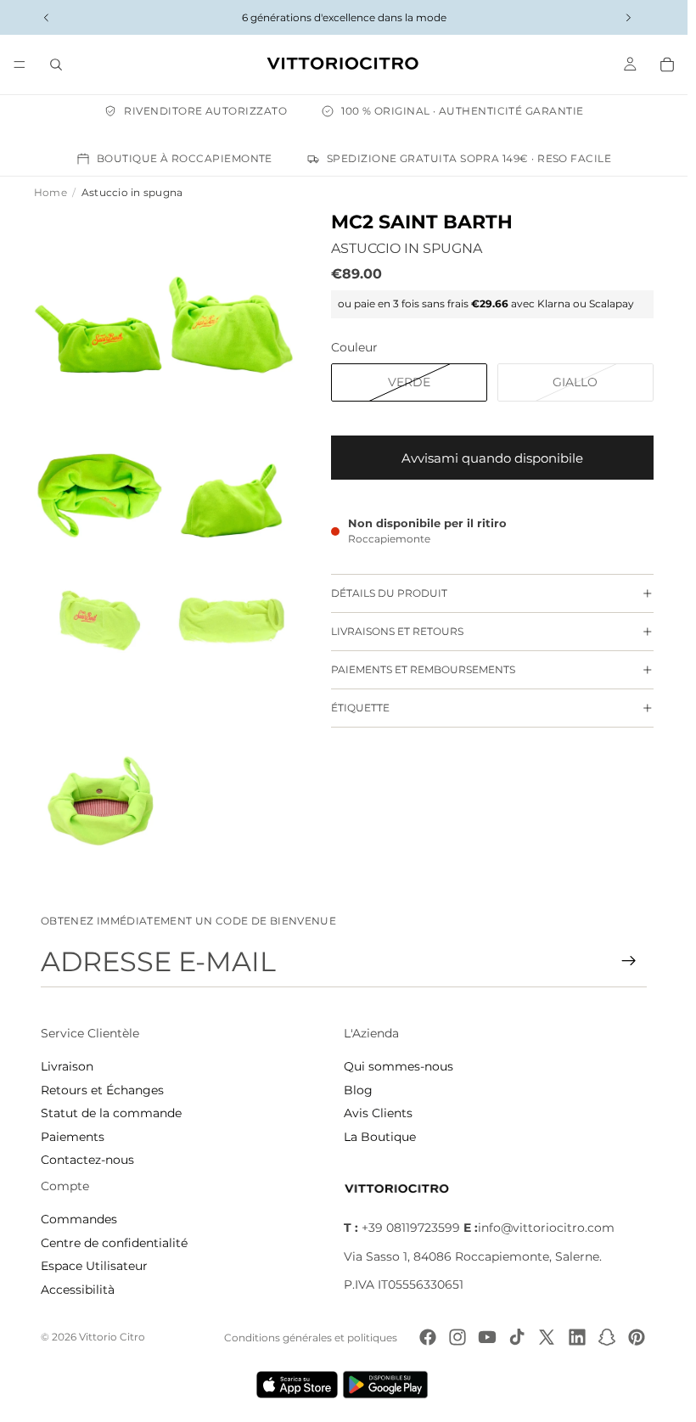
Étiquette (360, 707)
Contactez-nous (87, 1159)
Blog (358, 1090)
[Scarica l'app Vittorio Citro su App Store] (297, 1384)
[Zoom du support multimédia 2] (231, 292)
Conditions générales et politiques (310, 1337)
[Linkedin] (577, 1337)
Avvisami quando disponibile (492, 458)
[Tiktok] (517, 1337)
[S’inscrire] (629, 961)
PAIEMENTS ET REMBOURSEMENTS (423, 669)
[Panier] (667, 64)
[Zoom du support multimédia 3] (100, 456)
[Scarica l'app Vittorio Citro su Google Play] (388, 1384)
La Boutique (380, 1136)
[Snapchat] (607, 1337)
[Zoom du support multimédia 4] (231, 456)
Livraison (67, 1066)
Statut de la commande (111, 1113)
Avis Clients (378, 1113)
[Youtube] (487, 1337)
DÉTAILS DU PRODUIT (389, 593)
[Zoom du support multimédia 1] (100, 292)
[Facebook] (428, 1337)
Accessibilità (78, 1289)
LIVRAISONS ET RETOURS (397, 631)
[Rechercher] (56, 64)
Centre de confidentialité (114, 1243)
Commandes (79, 1219)
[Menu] (19, 64)
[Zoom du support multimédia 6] (231, 620)
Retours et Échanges (102, 1090)
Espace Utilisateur (94, 1265)
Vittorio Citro (112, 1336)
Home (50, 192)
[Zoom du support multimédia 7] (100, 785)
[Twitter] (546, 1337)
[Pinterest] (636, 1337)
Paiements (72, 1136)
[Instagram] (457, 1337)
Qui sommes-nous (398, 1066)
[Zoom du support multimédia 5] (100, 620)
